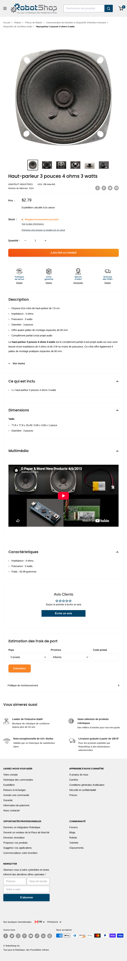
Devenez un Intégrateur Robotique (21, 827)
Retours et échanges (14, 790)
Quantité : (14, 240)
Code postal (100, 649)
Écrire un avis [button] (63, 613)
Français (53, 922)
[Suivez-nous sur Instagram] (18, 936)
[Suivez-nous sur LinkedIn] (43, 936)
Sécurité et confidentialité (82, 790)
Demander (78, 283)
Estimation (19, 668)
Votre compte (10, 774)
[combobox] (84, 8)
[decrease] (25, 240)
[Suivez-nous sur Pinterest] (24, 936)
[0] (121, 8)
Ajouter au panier (64, 252)
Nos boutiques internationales (17, 922)
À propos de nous (78, 774)
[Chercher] (109, 8)
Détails (19, 283)
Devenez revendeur (14, 837)
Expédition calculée (32, 207)
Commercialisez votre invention (20, 852)
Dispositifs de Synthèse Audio (17, 26)
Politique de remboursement (23, 685)
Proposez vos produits (15, 842)
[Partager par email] (116, 188)
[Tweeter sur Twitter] (110, 188)
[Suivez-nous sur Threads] (49, 936)
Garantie (8, 800)
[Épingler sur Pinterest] (104, 188)
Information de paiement (16, 805)
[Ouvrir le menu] (5, 8)
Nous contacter (11, 810)
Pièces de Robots (33, 22)
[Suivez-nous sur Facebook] (5, 936)
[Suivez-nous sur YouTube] (30, 936)
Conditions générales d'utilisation (86, 784)
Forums (73, 827)
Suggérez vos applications (17, 847)
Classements (76, 847)
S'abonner (26, 897)
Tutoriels (73, 842)
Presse (73, 795)
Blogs (72, 832)
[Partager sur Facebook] (97, 188)
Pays (11, 649)
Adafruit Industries (20, 184)
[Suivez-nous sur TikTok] (37, 936)
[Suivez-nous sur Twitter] (12, 936)
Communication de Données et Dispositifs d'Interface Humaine (76, 22)
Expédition (9, 784)
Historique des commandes (18, 779)
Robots (17, 22)
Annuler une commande (16, 795)
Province (56, 649)
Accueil (6, 22)
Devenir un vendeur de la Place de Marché (26, 832)
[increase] (45, 240)
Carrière (73, 779)
